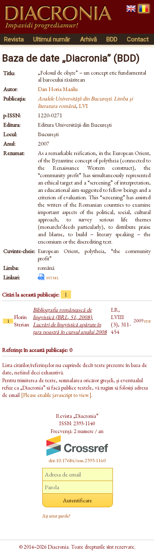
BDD (111, 39)
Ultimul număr (51, 39)
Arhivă (88, 39)
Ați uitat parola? (56, 516)
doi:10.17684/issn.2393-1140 (77, 460)
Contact (138, 39)
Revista (14, 39)
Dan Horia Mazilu (58, 89)
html (52, 277)
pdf (147, 320)
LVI (83, 105)
